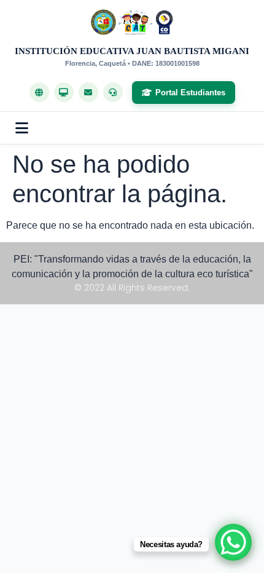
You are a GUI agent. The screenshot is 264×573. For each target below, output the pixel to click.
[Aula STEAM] (64, 92)
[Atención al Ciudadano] (113, 92)
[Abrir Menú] (21, 128)
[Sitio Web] (39, 92)
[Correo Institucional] (88, 92)
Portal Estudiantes (190, 92)
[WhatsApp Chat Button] (233, 542)
